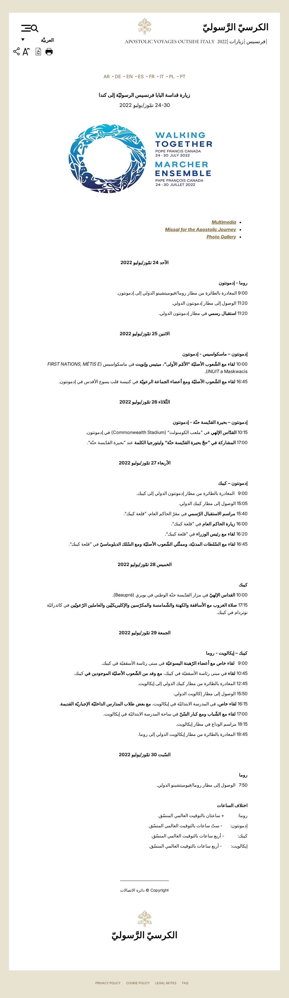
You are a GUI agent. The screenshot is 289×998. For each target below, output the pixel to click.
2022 (221, 41)
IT (162, 76)
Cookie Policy (138, 983)
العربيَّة (41, 41)
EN (129, 76)
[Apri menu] (25, 28)
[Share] (17, 52)
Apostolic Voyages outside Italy (169, 41)
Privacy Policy (108, 983)
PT (182, 76)
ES (141, 76)
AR (107, 76)
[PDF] (38, 51)
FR (151, 76)
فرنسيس (255, 41)
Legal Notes (165, 983)
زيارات (236, 41)
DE (118, 76)
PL (171, 76)
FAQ (185, 983)
